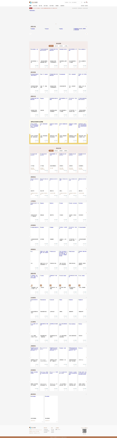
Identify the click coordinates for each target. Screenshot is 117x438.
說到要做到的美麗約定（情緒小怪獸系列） (34, 87)
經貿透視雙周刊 (53, 165)
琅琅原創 (86, 5)
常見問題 (52, 430)
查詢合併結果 (85, 8)
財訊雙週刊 (81, 165)
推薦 (30, 5)
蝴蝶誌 (61, 311)
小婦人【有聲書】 (82, 287)
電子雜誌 (46, 5)
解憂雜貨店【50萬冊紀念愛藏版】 (72, 136)
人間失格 (42, 287)
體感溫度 (42, 215)
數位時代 (32, 190)
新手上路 (52, 429)
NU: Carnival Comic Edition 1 (43, 360)
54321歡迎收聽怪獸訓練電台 (63, 336)
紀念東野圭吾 (75, 8)
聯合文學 (42, 190)
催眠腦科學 (81, 311)
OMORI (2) (81, 359)
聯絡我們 (52, 432)
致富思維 (42, 110)
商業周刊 (61, 165)
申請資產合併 (80, 8)
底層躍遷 (52, 239)
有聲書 (56, 5)
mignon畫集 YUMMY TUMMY (34, 336)
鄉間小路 (52, 190)
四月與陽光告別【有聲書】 (72, 288)
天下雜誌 (32, 165)
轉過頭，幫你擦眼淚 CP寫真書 (34, 384)
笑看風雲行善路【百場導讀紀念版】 (53, 62)
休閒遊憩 (61, 150)
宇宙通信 (61, 215)
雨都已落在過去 (72, 263)
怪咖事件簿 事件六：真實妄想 (34, 215)
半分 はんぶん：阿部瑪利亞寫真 (53, 384)
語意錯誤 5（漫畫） (63, 359)
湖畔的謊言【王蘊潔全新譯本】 (53, 136)
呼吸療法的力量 (53, 263)
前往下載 (84, 433)
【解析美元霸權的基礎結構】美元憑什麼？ (43, 62)
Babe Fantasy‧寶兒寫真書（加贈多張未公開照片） (43, 385)
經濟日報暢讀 (33, 418)
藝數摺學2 (71, 311)
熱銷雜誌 (51, 150)
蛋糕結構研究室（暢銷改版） (43, 336)
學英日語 (56, 150)
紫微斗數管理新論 (72, 335)
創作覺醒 (42, 239)
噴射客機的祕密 (43, 311)
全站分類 (35, 5)
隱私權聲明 (45, 432)
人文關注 (65, 45)
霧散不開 (52, 215)
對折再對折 (81, 215)
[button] (30, 34)
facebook (58, 429)
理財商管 (51, 45)
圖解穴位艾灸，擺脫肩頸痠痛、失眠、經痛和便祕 (43, 264)
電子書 (40, 5)
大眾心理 (56, 45)
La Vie (70, 190)
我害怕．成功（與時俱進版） (82, 87)
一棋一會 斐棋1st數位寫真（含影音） (63, 385)
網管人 (61, 190)
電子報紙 (52, 5)
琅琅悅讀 (82, 5)
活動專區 (62, 5)
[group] (58, 17)
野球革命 (80, 335)
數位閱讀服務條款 (46, 430)
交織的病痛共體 (63, 86)
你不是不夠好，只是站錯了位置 (72, 111)
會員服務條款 (46, 429)
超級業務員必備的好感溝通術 (53, 111)
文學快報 (61, 45)
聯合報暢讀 (47, 418)
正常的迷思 (52, 311)
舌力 (32, 263)
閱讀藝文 (65, 150)
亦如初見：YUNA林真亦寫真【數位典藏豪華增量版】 (72, 385)
